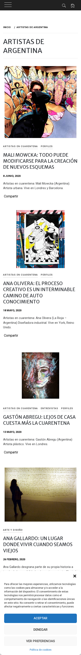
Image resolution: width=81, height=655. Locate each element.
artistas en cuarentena (20, 146)
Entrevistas (49, 408)
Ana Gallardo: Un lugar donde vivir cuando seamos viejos (37, 545)
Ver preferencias (40, 641)
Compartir (11, 196)
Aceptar (40, 618)
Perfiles (47, 146)
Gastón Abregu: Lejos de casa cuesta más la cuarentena (39, 420)
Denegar (40, 630)
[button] (75, 576)
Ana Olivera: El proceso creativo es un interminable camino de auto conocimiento (39, 293)
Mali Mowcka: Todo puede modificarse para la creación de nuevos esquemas (40, 161)
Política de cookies (41, 649)
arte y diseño (13, 530)
